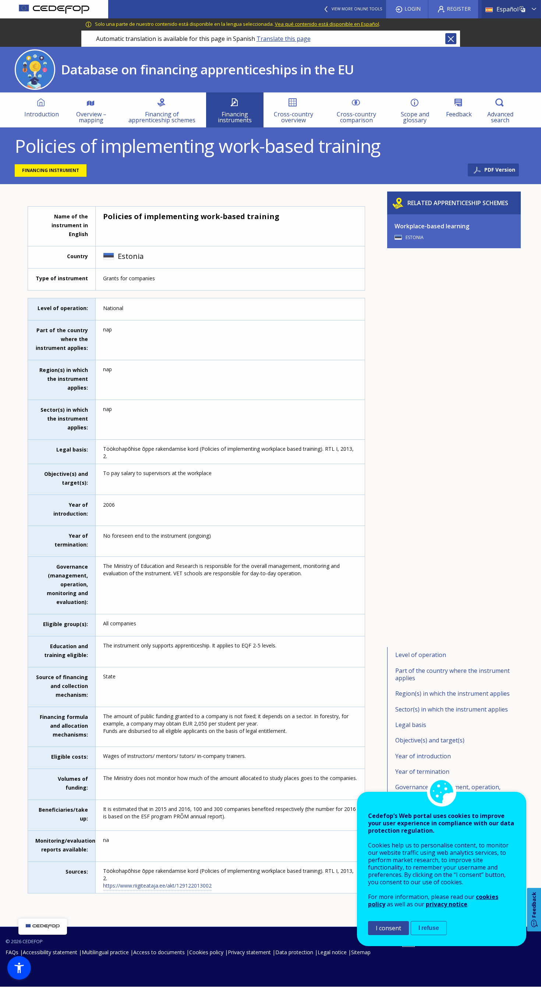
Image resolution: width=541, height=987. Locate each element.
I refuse (428, 928)
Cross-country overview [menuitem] (293, 117)
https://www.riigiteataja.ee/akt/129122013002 (157, 885)
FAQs (12, 952)
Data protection (294, 952)
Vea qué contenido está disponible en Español (327, 24)
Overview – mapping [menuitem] (91, 117)
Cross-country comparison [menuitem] (356, 117)
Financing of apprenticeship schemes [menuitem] (161, 117)
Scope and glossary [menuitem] (415, 117)
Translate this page (284, 39)
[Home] (54, 9)
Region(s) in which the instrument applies (452, 693)
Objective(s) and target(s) (429, 740)
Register (459, 8)
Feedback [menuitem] (459, 114)
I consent (388, 928)
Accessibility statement (50, 952)
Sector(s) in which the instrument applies (451, 709)
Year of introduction (423, 756)
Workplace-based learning (432, 226)
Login (412, 8)
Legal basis (410, 725)
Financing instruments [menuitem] (235, 117)
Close (450, 38)
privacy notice (446, 904)
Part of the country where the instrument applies (452, 674)
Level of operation (420, 655)
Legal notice (332, 952)
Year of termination (422, 772)
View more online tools (357, 8)
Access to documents (159, 952)
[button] (19, 968)
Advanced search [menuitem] (500, 117)
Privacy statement (249, 952)
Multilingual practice (105, 952)
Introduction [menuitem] (41, 114)
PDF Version (499, 169)
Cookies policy (206, 952)
